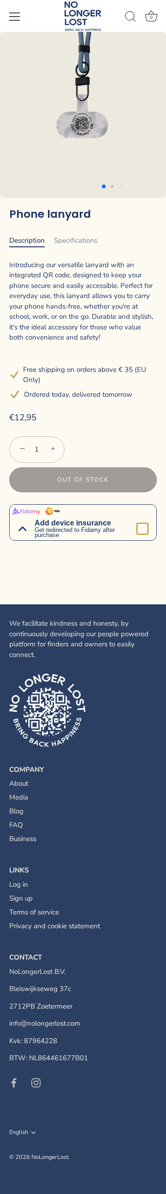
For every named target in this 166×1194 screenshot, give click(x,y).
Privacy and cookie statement (54, 926)
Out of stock (83, 480)
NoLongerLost (49, 1157)
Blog (16, 811)
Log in (18, 884)
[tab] (31, 240)
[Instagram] (36, 1082)
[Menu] (15, 16)
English (18, 1132)
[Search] (130, 18)
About (18, 783)
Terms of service (34, 912)
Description (27, 240)
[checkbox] (142, 528)
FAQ (16, 825)
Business (22, 838)
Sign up (21, 898)
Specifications (75, 240)
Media (18, 797)
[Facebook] (13, 1082)
